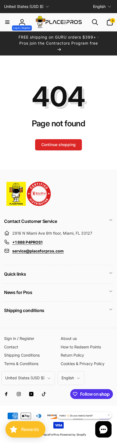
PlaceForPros (50, 434)
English (99, 6)
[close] (108, 415)
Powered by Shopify (73, 434)
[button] (7, 22)
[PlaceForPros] (28, 206)
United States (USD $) (24, 6)
